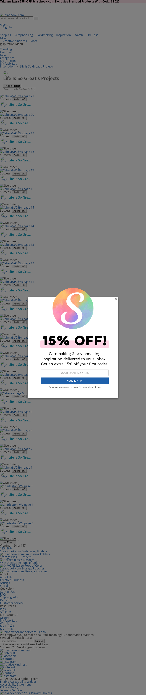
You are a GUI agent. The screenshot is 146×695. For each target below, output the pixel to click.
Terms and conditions (90, 387)
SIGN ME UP (74, 381)
